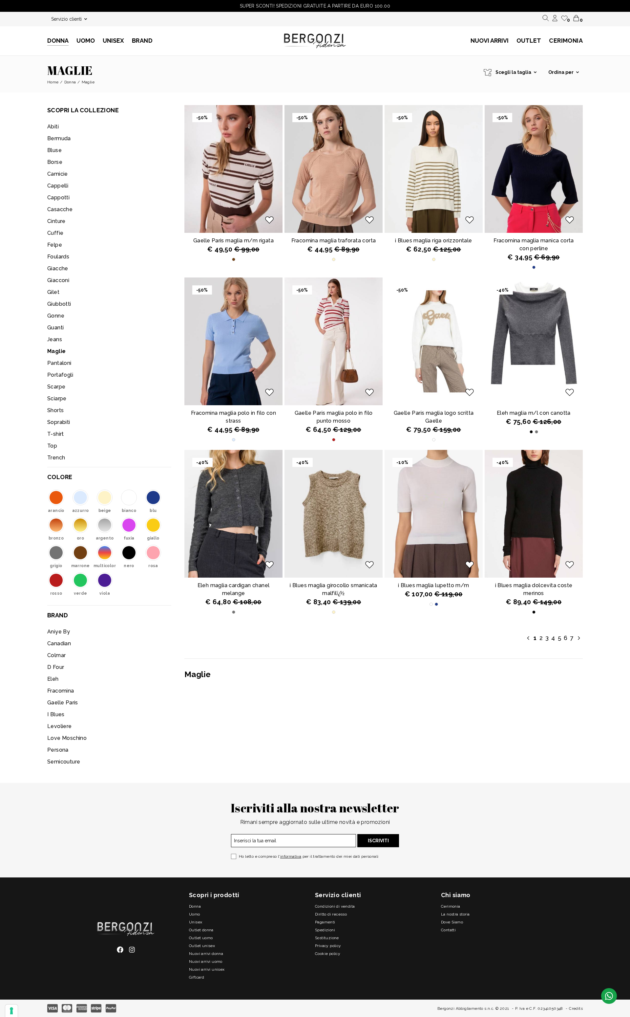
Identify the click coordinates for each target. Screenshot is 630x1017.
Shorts (55, 410)
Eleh (53, 679)
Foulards (58, 257)
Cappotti (58, 197)
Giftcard (196, 977)
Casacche (60, 209)
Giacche (57, 268)
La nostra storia (455, 914)
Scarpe (56, 387)
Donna (70, 82)
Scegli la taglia (513, 72)
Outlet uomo (201, 938)
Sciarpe (57, 398)
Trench (56, 457)
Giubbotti (59, 304)
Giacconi (58, 280)
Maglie (56, 351)
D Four (55, 667)
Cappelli (57, 186)
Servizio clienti (66, 19)
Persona (58, 750)
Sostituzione (327, 938)
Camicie (57, 174)
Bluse (54, 150)
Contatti (448, 930)
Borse (54, 162)
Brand (142, 40)
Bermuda (59, 138)
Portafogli (60, 375)
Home (53, 82)
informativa (290, 856)
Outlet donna (201, 930)
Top (52, 446)
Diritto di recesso (331, 914)
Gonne (55, 316)
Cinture (56, 221)
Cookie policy (327, 953)
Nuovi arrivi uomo (205, 961)
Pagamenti (325, 922)
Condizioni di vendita (335, 906)
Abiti (53, 126)
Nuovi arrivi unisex (207, 969)
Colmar (56, 655)
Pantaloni (59, 363)
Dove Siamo (452, 922)
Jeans (54, 339)
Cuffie (55, 233)
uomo (194, 914)
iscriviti (378, 840)
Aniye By (58, 632)
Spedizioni (325, 930)
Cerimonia (566, 40)
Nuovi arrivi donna (206, 953)
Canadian (59, 643)
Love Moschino (67, 738)
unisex (195, 922)
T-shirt (55, 434)
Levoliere (59, 726)
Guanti (55, 327)
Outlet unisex (202, 945)
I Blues (56, 714)
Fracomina (60, 691)
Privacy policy (328, 945)
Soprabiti (58, 422)
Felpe (54, 245)
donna (195, 906)
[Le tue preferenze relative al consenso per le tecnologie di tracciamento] (11, 1011)
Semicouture (63, 762)
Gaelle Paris (62, 702)
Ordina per (561, 72)
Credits (576, 1008)
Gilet (53, 292)
